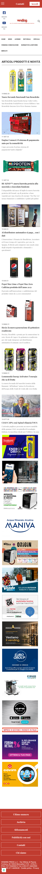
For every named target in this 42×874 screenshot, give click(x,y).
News (10, 39)
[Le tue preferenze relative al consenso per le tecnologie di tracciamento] (4, 870)
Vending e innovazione (9, 45)
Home (3, 39)
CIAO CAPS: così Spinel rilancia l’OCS (19, 422)
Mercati (4, 51)
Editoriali (27, 39)
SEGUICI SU (4, 18)
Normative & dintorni (29, 45)
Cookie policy (26, 868)
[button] (39, 21)
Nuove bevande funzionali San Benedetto (20, 97)
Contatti (20, 3)
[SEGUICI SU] (4, 12)
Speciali (36, 39)
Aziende (17, 39)
